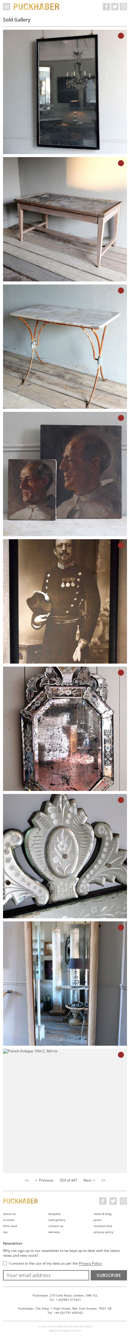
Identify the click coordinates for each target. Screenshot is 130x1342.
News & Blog (103, 1214)
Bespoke (54, 1214)
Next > (89, 1180)
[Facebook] (106, 6)
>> (103, 1180)
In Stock (9, 1220)
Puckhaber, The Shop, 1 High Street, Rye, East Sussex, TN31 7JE (65, 1308)
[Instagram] (123, 6)
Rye (5, 1232)
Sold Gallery (56, 1220)
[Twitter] (115, 6)
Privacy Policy (103, 1232)
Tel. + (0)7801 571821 (65, 1299)
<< (27, 1180)
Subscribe (109, 1275)
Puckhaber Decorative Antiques (36, 6)
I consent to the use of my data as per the (55, 1263)
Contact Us (55, 1226)
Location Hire (103, 1226)
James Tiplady (72, 1330)
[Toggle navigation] (6, 6)
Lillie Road (10, 1226)
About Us (9, 1214)
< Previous (44, 1180)
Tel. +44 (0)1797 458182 (65, 1312)
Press (98, 1220)
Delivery (54, 1232)
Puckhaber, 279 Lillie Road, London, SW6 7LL (65, 1295)
